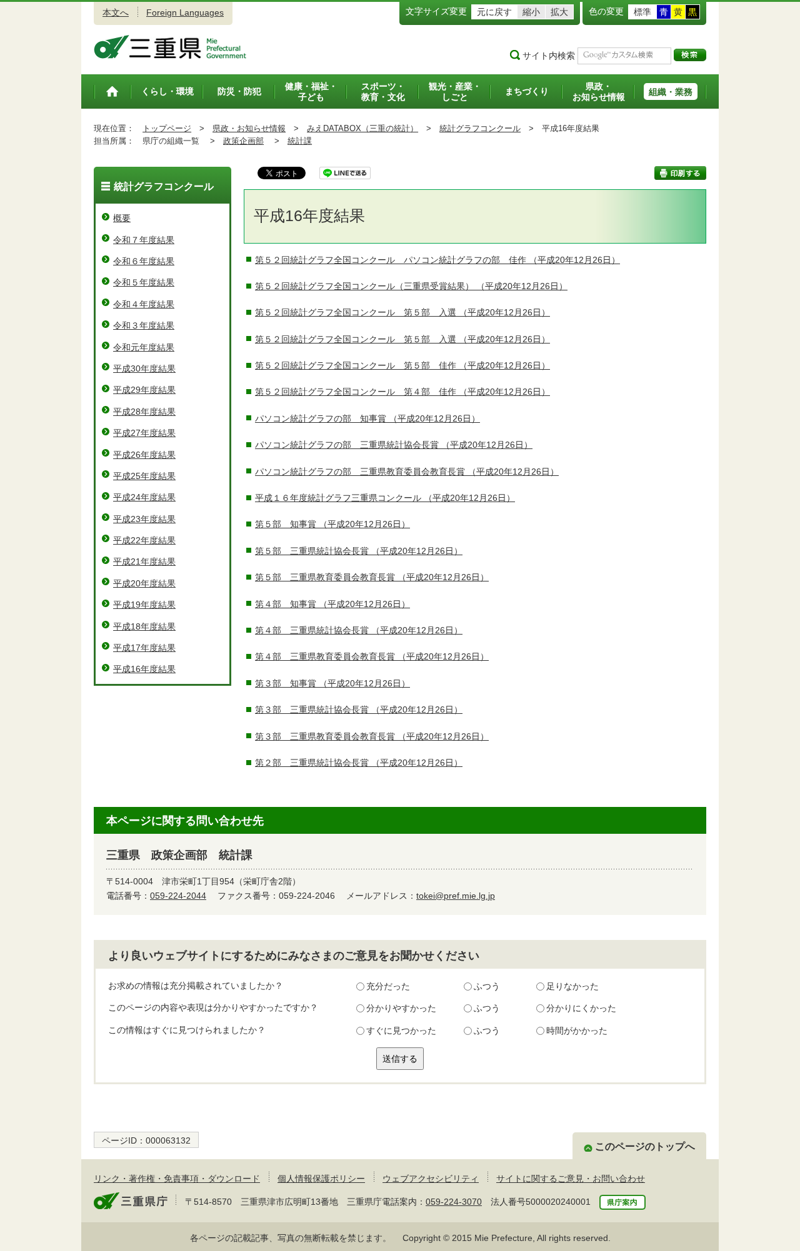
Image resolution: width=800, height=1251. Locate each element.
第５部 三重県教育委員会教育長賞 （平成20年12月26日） (372, 577)
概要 (122, 218)
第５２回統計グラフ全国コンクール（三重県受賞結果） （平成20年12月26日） (411, 286)
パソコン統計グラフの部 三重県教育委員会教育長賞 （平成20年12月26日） (407, 472)
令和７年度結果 (143, 240)
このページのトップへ (645, 1146)
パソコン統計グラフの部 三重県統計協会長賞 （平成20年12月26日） (393, 445)
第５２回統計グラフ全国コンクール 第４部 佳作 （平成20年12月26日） (402, 392)
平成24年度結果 (144, 497)
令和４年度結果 (143, 304)
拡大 (559, 12)
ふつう (487, 986)
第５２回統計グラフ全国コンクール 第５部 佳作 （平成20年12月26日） (402, 365)
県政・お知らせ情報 (249, 128)
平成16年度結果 (144, 669)
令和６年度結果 (143, 261)
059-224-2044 (178, 896)
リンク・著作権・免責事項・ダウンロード (177, 1179)
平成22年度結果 (144, 540)
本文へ (115, 12)
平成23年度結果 (144, 519)
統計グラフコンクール (480, 128)
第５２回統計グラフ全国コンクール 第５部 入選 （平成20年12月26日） (402, 312)
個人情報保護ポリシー (321, 1179)
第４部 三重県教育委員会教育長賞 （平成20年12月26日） (372, 656)
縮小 (531, 12)
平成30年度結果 (144, 368)
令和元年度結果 (143, 347)
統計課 (300, 141)
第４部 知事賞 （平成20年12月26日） (332, 604)
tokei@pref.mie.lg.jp (455, 896)
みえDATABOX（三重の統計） (362, 128)
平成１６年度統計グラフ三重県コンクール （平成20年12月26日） (385, 498)
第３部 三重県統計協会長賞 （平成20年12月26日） (358, 710)
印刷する (680, 173)
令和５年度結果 (143, 282)
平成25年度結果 (144, 476)
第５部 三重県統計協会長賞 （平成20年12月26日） (358, 551)
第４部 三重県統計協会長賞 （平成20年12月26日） (358, 630)
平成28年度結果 (144, 412)
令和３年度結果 (143, 325)
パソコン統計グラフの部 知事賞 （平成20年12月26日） (367, 418)
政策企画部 (243, 141)
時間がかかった (577, 1031)
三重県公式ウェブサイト (170, 47)
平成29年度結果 (144, 390)
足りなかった (572, 986)
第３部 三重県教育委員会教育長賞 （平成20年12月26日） (372, 736)
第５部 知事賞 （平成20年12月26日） (332, 524)
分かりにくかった (581, 1008)
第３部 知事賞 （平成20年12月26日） (332, 683)
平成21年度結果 (144, 561)
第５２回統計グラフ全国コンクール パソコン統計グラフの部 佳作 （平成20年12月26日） (437, 260)
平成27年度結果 (144, 433)
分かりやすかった (401, 1008)
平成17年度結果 (144, 648)
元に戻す (494, 12)
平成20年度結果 (144, 583)
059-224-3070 (454, 1202)
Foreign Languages (185, 12)
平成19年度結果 (144, 605)
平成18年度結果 (144, 626)
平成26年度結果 (144, 455)
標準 (642, 12)
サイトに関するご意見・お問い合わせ (570, 1179)
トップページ (166, 128)
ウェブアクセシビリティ (430, 1179)
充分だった (388, 986)
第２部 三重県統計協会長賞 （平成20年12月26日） (358, 763)
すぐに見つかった (401, 1031)
